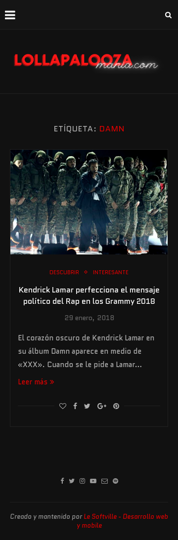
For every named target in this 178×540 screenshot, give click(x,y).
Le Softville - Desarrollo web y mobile (123, 521)
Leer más (32, 381)
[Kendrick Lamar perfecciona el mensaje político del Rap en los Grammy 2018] (89, 202)
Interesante (111, 272)
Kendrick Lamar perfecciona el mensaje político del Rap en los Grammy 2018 (89, 295)
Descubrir (64, 272)
